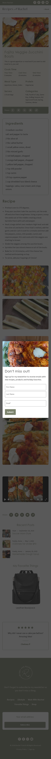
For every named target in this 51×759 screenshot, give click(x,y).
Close (44, 345)
